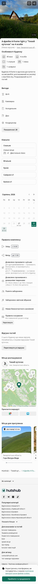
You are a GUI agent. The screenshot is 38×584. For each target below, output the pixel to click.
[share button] (34, 3)
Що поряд (5, 545)
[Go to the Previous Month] (29, 194)
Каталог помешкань (9, 530)
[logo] (11, 490)
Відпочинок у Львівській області (13, 509)
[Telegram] (8, 497)
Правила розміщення (9, 533)
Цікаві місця (6, 542)
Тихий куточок (15, 471)
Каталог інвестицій (9, 548)
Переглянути (8, 323)
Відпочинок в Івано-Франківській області (17, 518)
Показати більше (8, 522)
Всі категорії (6, 481)
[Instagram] (13, 497)
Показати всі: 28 (10, 130)
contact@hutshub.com (10, 556)
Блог (3, 539)
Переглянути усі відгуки (14, 348)
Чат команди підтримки (10, 559)
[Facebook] (4, 497)
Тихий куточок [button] (12, 3)
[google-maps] (10, 414)
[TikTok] (18, 497)
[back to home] (4, 3)
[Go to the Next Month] (34, 194)
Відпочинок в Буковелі (10, 512)
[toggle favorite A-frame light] (29, 3)
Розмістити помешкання (10, 536)
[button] (29, 194)
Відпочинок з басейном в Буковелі (14, 515)
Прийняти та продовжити (19, 579)
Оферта (4, 564)
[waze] (27, 414)
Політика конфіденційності (18, 564)
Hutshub (5, 471)
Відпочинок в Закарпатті (11, 506)
